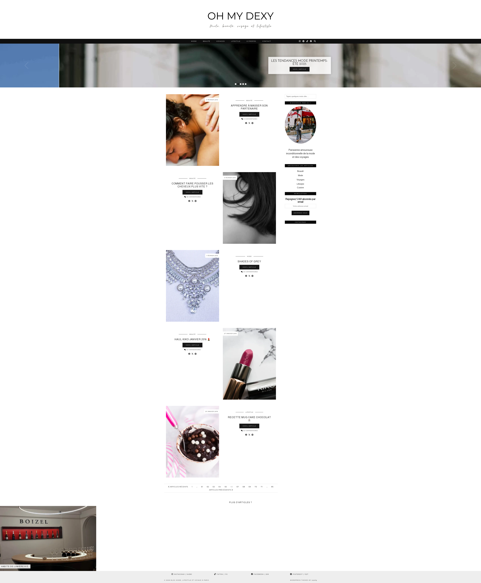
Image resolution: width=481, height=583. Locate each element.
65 (226, 487)
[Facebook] (311, 41)
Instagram (182, 574)
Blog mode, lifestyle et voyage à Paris (190, 580)
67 (238, 487)
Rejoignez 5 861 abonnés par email (300, 200)
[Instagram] (300, 41)
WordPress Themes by (303, 580)
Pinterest (300, 574)
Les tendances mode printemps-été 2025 (240, 62)
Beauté (206, 41)
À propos (251, 41)
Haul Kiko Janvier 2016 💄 (192, 339)
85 (272, 487)
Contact (266, 41)
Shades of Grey (249, 261)
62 (208, 487)
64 (220, 487)
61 (202, 487)
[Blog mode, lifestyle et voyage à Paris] (240, 19)
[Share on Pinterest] (252, 123)
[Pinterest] (304, 41)
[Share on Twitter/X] (249, 123)
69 (250, 487)
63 (214, 487)
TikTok (222, 574)
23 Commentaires (250, 272)
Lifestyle (235, 41)
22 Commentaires (193, 350)
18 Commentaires (193, 197)
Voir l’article (240, 69)
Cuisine (300, 188)
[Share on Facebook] (246, 123)
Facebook (261, 574)
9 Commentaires (250, 119)
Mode (194, 41)
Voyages (220, 41)
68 (244, 487)
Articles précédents (220, 490)
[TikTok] (307, 41)
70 (256, 487)
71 (262, 487)
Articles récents (178, 487)
